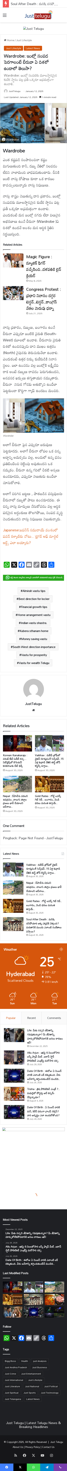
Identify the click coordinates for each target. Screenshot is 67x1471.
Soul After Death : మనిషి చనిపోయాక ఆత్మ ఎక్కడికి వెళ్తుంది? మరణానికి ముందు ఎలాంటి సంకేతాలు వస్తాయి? (44, 925)
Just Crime (10, 1373)
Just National (32, 1386)
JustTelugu (14, 91)
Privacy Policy (32, 1447)
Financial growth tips (34, 607)
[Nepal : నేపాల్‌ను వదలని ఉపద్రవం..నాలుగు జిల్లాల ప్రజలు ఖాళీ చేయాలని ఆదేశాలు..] (17, 784)
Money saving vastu (34, 639)
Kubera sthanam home (34, 631)
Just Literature (12, 1386)
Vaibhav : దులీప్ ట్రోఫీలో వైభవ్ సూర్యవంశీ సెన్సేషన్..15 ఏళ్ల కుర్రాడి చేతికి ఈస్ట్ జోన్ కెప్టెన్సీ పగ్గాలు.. (49, 760)
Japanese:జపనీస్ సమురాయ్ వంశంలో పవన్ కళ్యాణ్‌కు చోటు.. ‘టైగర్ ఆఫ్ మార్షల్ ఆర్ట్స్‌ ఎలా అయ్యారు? (31, 536)
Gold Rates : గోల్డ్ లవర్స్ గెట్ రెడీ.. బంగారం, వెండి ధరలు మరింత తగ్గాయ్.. (48, 799)
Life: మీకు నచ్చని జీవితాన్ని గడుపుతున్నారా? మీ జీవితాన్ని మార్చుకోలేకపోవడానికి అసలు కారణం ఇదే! (45, 1036)
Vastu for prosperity (34, 655)
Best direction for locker (34, 599)
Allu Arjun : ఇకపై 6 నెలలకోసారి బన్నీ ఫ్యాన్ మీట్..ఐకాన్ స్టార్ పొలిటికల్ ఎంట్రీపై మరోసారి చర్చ (43, 1056)
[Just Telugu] (33, 28)
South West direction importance (34, 647)
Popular (11, 1018)
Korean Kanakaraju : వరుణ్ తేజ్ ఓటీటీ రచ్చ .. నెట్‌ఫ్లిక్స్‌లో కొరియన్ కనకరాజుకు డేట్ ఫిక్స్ (15, 760)
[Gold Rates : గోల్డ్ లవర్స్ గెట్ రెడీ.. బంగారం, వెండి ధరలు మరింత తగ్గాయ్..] (49, 784)
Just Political (51, 1386)
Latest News (33, 48)
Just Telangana (13, 1399)
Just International (14, 1380)
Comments (54, 1018)
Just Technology (49, 1392)
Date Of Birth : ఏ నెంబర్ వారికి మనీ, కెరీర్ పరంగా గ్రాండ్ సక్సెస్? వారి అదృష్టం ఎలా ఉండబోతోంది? (43, 1111)
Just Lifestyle (24, 40)
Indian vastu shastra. (34, 623)
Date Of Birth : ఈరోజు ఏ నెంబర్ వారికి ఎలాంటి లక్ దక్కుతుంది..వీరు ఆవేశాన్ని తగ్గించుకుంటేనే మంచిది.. (44, 1074)
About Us (18, 1447)
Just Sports (30, 1392)
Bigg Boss (10, 1361)
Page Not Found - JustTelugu (41, 838)
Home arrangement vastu (33, 615)
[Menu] (5, 16)
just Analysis (40, 1361)
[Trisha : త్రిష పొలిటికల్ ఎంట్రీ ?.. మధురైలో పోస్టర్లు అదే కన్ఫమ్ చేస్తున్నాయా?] (14, 1094)
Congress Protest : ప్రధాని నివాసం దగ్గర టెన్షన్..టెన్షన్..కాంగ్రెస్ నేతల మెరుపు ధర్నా (43, 298)
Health (24, 1361)
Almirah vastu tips (34, 591)
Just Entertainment (31, 1373)
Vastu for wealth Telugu (34, 663)
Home (10, 40)
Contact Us (48, 1447)
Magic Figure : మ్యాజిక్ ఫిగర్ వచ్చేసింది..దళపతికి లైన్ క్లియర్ (43, 266)
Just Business (39, 1367)
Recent (31, 1018)
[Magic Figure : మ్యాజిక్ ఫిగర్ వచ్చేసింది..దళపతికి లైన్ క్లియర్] (13, 260)
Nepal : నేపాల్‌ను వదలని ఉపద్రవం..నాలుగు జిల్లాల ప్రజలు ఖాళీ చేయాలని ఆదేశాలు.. (15, 801)
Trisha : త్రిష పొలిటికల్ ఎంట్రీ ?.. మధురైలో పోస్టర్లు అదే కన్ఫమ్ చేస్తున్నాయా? (43, 1092)
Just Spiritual (11, 1392)
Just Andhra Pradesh (16, 1367)
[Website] (33, 710)
